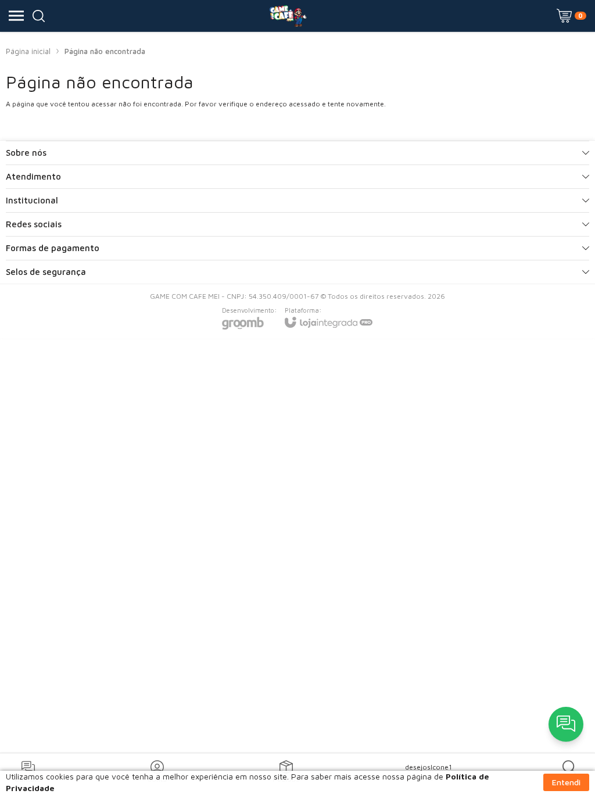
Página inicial (28, 51)
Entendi (566, 782)
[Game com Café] (287, 16)
